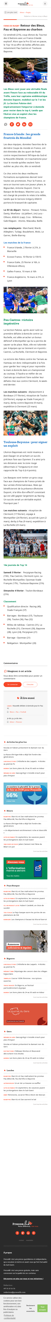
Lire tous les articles (40, 851)
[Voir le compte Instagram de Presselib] (33, 1233)
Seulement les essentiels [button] (30, 1308)
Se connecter (12, 684)
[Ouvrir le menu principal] (6, 3)
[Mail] (30, 124)
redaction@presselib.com (14, 1292)
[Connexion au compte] (45, 3)
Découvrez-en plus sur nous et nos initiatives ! (23, 1279)
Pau (17, 712)
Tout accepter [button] (42, 1308)
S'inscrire (30, 684)
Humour (19, 722)
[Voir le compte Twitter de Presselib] (23, 1233)
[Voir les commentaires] (6, 124)
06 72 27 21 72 (9, 1288)
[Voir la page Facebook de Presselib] (17, 1233)
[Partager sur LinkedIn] (24, 124)
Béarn (12, 712)
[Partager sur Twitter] (18, 124)
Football (23, 712)
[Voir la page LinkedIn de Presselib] (28, 1233)
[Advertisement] (25, 1135)
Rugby (28, 12)
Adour (22, 12)
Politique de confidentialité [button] (10, 1316)
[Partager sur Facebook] (12, 124)
